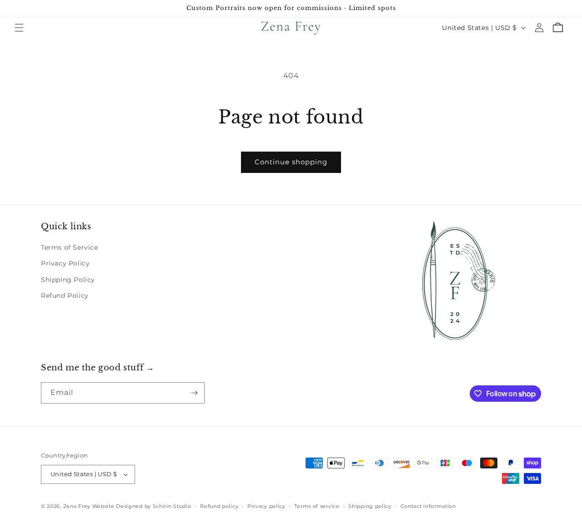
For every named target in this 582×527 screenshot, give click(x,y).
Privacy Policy (65, 263)
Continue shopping (291, 162)
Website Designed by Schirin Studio (141, 506)
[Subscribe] (194, 393)
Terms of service (316, 506)
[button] (19, 28)
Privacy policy (266, 506)
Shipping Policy (68, 280)
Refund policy (219, 506)
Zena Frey (76, 506)
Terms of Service (69, 247)
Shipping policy (369, 506)
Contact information (428, 506)
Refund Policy (65, 295)
